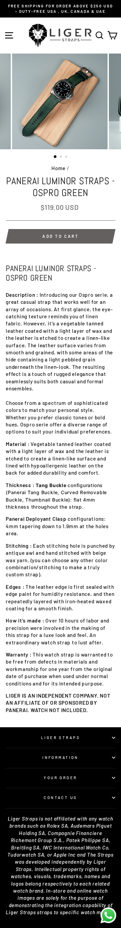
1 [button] (55, 157)
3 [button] (67, 157)
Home (58, 168)
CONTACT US (60, 797)
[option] (60, 8)
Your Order (60, 777)
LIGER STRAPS (60, 737)
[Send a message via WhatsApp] (108, 915)
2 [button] (61, 157)
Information (60, 757)
